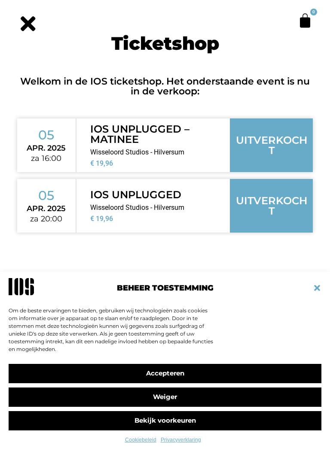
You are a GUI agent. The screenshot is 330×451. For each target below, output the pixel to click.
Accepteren (165, 373)
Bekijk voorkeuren (165, 420)
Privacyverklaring (181, 440)
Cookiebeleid (140, 440)
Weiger (165, 397)
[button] (317, 288)
